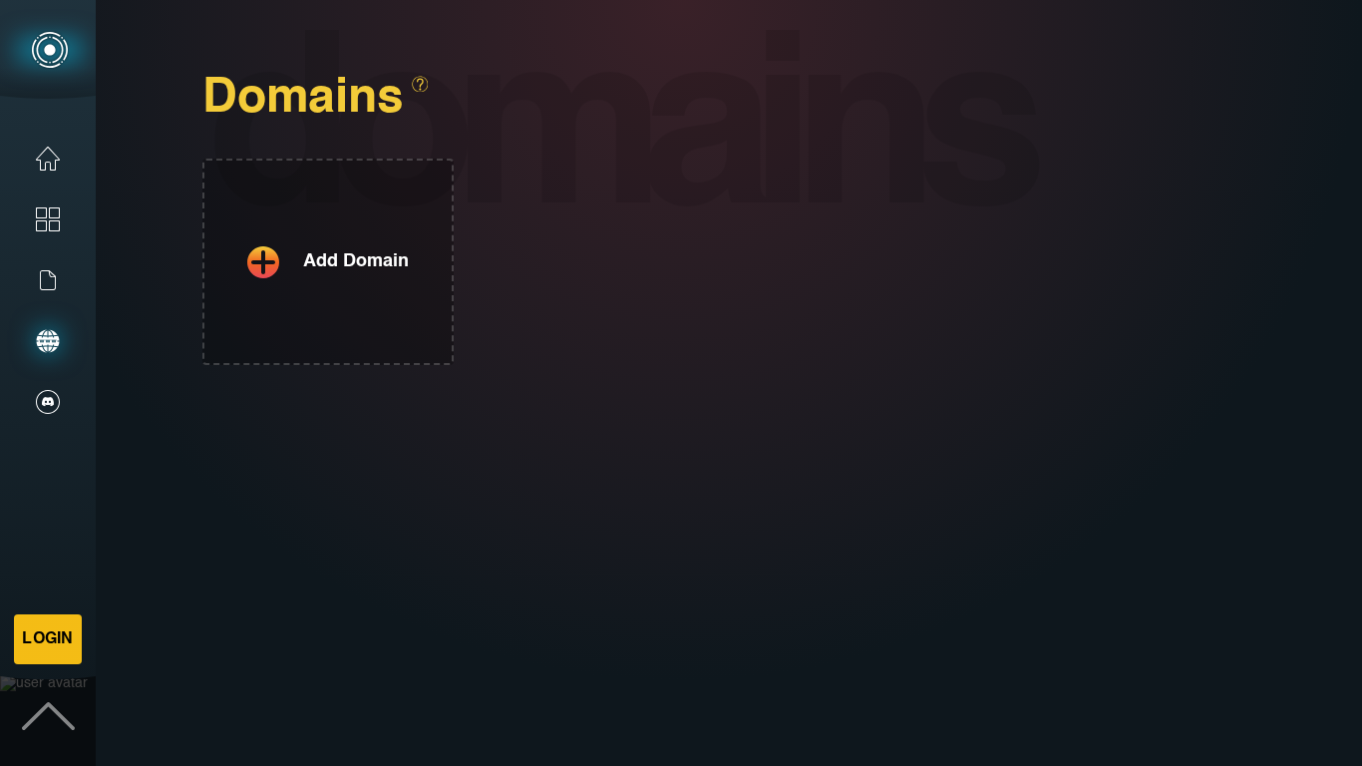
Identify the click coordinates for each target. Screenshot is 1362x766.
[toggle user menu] (48, 718)
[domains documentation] (420, 84)
